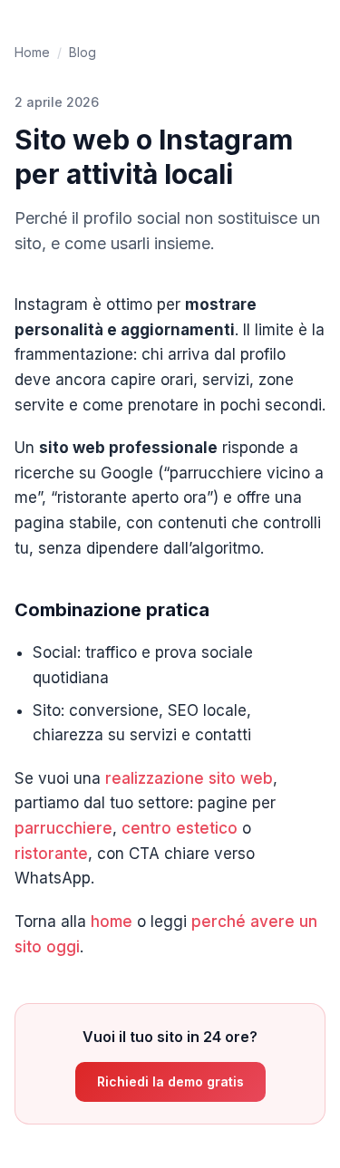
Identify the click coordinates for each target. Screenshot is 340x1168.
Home (32, 52)
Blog (82, 52)
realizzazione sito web (189, 778)
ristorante (51, 854)
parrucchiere (63, 828)
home (111, 921)
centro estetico (179, 828)
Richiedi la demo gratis (170, 1081)
